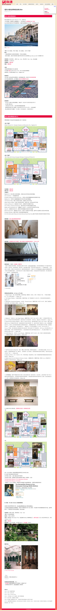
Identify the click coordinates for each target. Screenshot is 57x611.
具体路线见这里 (27, 408)
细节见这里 (36, 517)
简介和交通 (46, 8)
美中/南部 (25, 4)
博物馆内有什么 (47, 9)
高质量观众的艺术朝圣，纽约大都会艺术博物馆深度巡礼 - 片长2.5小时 (24, 241)
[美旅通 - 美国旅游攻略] (7, 4)
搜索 (52, 4)
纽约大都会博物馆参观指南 (15, 219)
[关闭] (55, 6)
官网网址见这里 (19, 408)
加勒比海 (41, 4)
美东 (20, 4)
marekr (8, 47)
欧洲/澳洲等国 (47, 4)
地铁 (10, 70)
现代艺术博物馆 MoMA (24, 79)
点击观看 (25, 522)
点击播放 (15, 264)
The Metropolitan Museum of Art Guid (12, 480)
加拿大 (37, 4)
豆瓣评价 (20, 264)
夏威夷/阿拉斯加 (31, 4)
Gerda (7, 570)
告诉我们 (7, 583)
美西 (17, 4)
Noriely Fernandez (11, 570)
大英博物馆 (28, 21)
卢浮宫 (33, 21)
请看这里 (11, 62)
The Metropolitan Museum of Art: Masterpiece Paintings (16, 479)
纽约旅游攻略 (33, 77)
